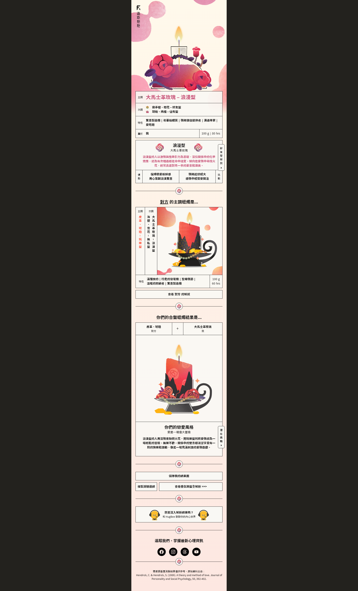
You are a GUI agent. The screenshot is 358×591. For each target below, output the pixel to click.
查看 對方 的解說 (179, 294)
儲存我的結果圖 (179, 476)
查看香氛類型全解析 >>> (191, 486)
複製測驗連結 (146, 486)
